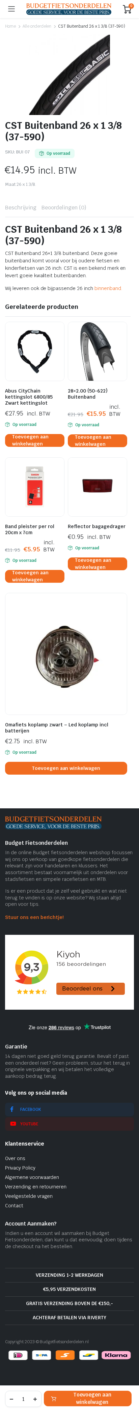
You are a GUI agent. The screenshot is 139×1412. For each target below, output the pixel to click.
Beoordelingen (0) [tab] (64, 207)
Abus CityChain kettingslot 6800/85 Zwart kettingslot (29, 397)
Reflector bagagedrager (97, 526)
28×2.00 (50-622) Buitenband (88, 394)
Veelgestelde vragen (29, 1196)
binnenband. (108, 288)
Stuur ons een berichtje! (34, 917)
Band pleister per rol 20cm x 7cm (29, 529)
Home (10, 26)
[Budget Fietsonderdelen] (68, 9)
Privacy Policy (20, 1168)
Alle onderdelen (37, 26)
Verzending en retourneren (35, 1187)
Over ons (15, 1158)
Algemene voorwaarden (32, 1177)
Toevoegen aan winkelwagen (92, 1398)
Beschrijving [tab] (20, 207)
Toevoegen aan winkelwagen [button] (30, 440)
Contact (14, 1206)
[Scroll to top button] (128, 1381)
